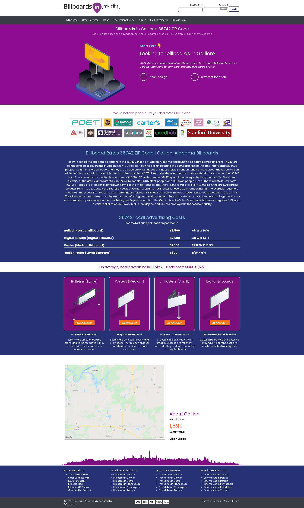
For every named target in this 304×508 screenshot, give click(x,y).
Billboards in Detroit (123, 480)
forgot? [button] (223, 9)
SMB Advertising (159, 20)
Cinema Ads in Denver (216, 477)
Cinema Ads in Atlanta (216, 474)
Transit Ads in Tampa (170, 490)
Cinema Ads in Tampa (216, 490)
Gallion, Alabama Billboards (187, 153)
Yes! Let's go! (159, 77)
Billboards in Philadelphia (126, 487)
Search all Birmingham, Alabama (193, 33)
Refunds (87, 490)
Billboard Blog (75, 483)
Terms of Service (211, 501)
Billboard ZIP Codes (78, 487)
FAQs (71, 480)
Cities (106, 20)
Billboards (72, 20)
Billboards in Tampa (124, 490)
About (142, 20)
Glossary (80, 480)
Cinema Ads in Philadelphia (218, 487)
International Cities (124, 20)
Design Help (179, 20)
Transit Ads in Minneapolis (172, 483)
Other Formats (90, 20)
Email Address (196, 5)
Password (223, 5)
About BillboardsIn (78, 474)
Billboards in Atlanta (124, 474)
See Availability (84, 323)
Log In (234, 8)
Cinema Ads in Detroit (216, 480)
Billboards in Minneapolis (126, 483)
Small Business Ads (78, 477)
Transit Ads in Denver (170, 477)
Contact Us (74, 490)
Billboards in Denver (124, 477)
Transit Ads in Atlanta (170, 474)
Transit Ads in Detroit (169, 480)
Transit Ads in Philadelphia (172, 487)
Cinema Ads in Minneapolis (218, 483)
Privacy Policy (231, 501)
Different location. (214, 77)
